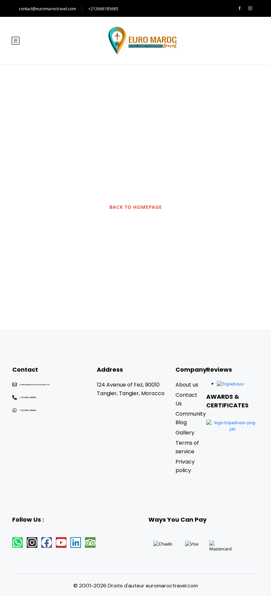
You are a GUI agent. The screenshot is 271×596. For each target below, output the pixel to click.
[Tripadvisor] (90, 542)
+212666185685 (103, 9)
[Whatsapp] (17, 542)
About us (186, 385)
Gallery (184, 432)
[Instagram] (32, 542)
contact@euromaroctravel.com (47, 9)
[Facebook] (46, 542)
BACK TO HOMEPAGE (135, 207)
